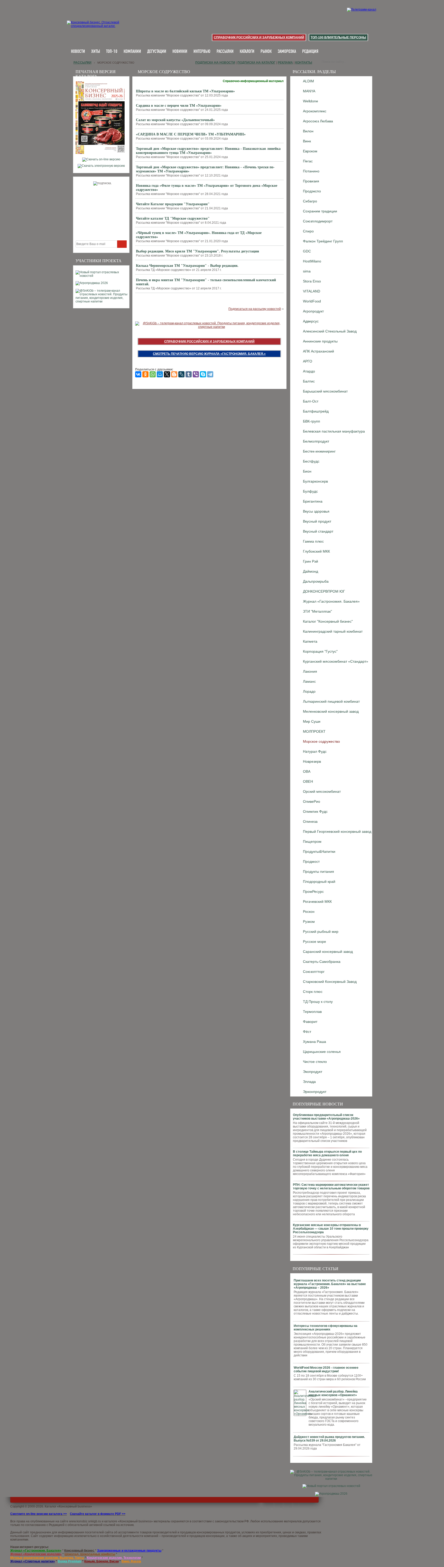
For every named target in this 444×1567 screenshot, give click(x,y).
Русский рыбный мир (320, 931)
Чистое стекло (315, 1062)
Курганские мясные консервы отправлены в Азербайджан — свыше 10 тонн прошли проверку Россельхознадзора (330, 1228)
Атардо (309, 371)
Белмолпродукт (316, 441)
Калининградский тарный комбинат (333, 631)
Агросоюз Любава (318, 121)
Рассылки (225, 52)
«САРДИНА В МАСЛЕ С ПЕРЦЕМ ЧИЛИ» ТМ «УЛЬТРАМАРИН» (191, 134)
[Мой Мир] (160, 374)
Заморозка (287, 52)
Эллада (309, 1082)
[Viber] (196, 374)
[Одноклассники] (145, 374)
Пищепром (312, 841)
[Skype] (203, 374)
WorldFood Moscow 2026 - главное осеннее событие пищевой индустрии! (326, 1369)
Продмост (311, 861)
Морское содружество (321, 741)
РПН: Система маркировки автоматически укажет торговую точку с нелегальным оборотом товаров (331, 1186)
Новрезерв (312, 761)
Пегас (308, 161)
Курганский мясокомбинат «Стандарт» (335, 661)
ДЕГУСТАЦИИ (156, 52)
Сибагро (310, 201)
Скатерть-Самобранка (321, 961)
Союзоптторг (314, 971)
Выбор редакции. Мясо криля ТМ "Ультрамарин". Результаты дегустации (197, 251)
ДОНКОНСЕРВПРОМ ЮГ (324, 591)
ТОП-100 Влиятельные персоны (338, 37)
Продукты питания (318, 871)
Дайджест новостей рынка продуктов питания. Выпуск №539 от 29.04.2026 (329, 1438)
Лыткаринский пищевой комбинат (331, 701)
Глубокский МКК (316, 551)
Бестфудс (311, 461)
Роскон (308, 911)
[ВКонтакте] (138, 374)
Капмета (310, 641)
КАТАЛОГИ (247, 52)
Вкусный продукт (317, 521)
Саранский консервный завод (328, 951)
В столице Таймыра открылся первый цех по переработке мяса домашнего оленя (327, 1153)
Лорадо (309, 691)
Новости (78, 52)
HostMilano (312, 261)
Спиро (308, 231)
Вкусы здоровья (316, 511)
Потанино (311, 171)
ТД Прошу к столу (318, 1002)
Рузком (309, 921)
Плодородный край (319, 881)
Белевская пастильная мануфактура (334, 431)
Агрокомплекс (314, 111)
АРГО (307, 361)
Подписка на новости (215, 62)
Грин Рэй (310, 561)
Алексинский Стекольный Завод (330, 331)
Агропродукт (313, 311)
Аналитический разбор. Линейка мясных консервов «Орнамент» (333, 1393)
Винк (307, 141)
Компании (132, 52)
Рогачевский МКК (317, 901)
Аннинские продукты (320, 341)
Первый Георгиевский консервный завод (337, 831)
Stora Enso (312, 281)
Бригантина (312, 501)
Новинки (179, 52)
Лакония (310, 671)
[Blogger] (174, 374)
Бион (307, 471)
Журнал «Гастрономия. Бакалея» (331, 601)
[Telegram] (210, 374)
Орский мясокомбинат (322, 791)
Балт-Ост (310, 401)
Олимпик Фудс (315, 811)
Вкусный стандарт (318, 531)
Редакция (310, 52)
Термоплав (312, 1012)
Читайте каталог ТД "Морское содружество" (173, 218)
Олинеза (310, 821)
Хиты (95, 52)
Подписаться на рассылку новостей (254, 309)
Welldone (310, 101)
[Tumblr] (189, 374)
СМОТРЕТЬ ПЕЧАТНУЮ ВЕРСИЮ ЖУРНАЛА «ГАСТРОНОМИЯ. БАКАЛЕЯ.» (209, 354)
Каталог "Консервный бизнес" (328, 621)
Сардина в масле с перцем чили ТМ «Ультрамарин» (178, 105)
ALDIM (308, 81)
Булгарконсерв (315, 481)
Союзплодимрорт (317, 221)
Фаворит (310, 1022)
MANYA (309, 91)
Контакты (303, 62)
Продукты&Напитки (319, 851)
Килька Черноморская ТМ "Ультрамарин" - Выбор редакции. (187, 266)
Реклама (285, 62)
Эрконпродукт (314, 1092)
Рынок (266, 52)
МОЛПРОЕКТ (314, 731)
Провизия (311, 181)
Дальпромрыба (316, 581)
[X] (167, 374)
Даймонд (310, 571)
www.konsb (77, 1521)
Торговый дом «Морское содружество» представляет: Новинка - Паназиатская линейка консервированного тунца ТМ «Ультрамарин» (208, 151)
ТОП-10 (111, 52)
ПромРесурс (313, 891)
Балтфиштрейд (316, 411)
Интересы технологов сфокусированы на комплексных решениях (325, 1327)
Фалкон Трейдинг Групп (323, 241)
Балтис (309, 381)
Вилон (308, 131)
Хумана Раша (314, 1042)
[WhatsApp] (153, 374)
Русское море (314, 941)
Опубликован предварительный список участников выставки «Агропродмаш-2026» (326, 1116)
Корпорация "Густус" (320, 651)
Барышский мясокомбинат (325, 391)
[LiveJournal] (181, 374)
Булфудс (310, 491)
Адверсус (311, 321)
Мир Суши (311, 721)
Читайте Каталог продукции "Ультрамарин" (173, 204)
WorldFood (312, 301)
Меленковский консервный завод (331, 711)
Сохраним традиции (320, 211)
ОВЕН (308, 781)
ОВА (306, 771)
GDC (307, 251)
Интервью (201, 52)
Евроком (310, 151)
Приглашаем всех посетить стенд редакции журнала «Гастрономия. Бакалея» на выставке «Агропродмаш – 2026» (330, 1284)
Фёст (307, 1032)
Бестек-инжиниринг (319, 451)
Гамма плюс (313, 541)
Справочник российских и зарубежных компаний (259, 37)
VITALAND (311, 291)
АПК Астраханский (318, 351)
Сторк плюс (312, 992)
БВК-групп (311, 421)
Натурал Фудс (315, 751)
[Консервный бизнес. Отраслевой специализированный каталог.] (100, 28)
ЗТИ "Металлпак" (317, 611)
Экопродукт (312, 1072)
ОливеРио (311, 801)
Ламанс (309, 681)
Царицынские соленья (322, 1052)
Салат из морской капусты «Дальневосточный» (175, 120)
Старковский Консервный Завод (330, 982)
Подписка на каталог (256, 62)
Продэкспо (312, 191)
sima (307, 271)
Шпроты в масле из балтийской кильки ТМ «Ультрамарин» (185, 91)
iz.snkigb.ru (93, 1521)
